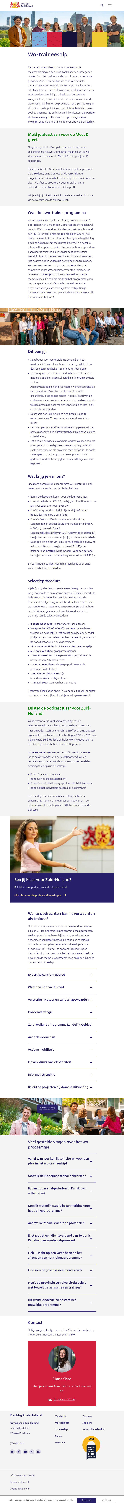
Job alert (87, 1423)
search (102, 5)
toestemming (53, 1500)
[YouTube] (25, 1451)
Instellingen (106, 1500)
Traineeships (62, 1429)
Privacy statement (19, 1482)
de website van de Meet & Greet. (50, 200)
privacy (30, 1500)
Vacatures (60, 1416)
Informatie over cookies (22, 1475)
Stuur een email (64, 1399)
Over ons (87, 1416)
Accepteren (86, 1500)
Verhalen (60, 1443)
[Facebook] (18, 1451)
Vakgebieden (62, 1423)
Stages (58, 1436)
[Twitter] (12, 1451)
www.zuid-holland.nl (93, 1429)
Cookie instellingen (20, 1489)
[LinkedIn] (38, 1451)
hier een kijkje (70, 563)
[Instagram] (31, 1451)
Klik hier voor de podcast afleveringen (37, 895)
